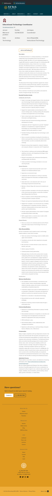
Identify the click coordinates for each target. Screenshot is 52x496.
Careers (24, 444)
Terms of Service (23, 491)
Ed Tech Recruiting (20, 3)
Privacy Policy (32, 491)
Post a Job (23, 440)
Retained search (24, 413)
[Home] (10, 7)
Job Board (23, 438)
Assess (23, 411)
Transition (23, 415)
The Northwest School (8, 27)
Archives (24, 442)
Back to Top (43, 491)
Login (41, 14)
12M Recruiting (7, 3)
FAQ (24, 456)
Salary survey (24, 425)
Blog (24, 428)
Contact (35, 14)
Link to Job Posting (25, 50)
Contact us (9, 395)
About (14, 14)
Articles (24, 423)
